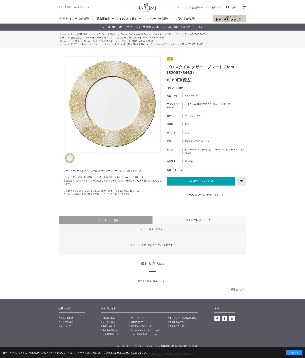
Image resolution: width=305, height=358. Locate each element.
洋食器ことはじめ (177, 326)
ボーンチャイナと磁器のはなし (183, 317)
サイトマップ (137, 317)
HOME (194, 346)
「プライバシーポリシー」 (117, 352)
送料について (137, 322)
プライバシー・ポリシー (143, 346)
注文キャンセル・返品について (145, 330)
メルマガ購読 (67, 322)
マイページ (66, 326)
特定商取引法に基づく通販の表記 (173, 346)
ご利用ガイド (216, 7)
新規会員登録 (196, 7)
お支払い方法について (141, 326)
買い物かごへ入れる (201, 181)
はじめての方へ (110, 317)
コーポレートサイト (120, 346)
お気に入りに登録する (241, 181)
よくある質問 (109, 322)
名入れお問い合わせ (112, 330)
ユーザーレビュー (105, 220)
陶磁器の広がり (176, 322)
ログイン (177, 7)
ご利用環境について (112, 334)
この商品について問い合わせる (206, 195)
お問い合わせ (109, 326)
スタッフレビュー (199, 220)
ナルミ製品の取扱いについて (144, 334)
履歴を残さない (238, 289)
